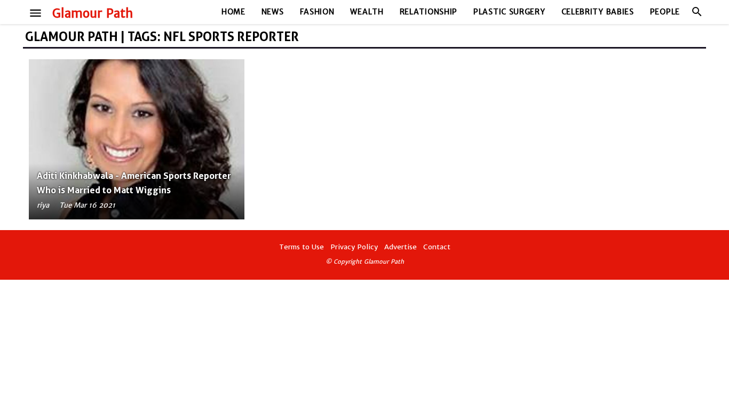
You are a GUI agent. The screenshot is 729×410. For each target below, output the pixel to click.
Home (233, 12)
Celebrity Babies (597, 12)
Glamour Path (92, 13)
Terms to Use (301, 246)
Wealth (366, 12)
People (665, 12)
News (273, 12)
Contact (436, 246)
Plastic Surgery (509, 12)
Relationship (428, 12)
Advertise (400, 246)
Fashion (317, 12)
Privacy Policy (354, 246)
